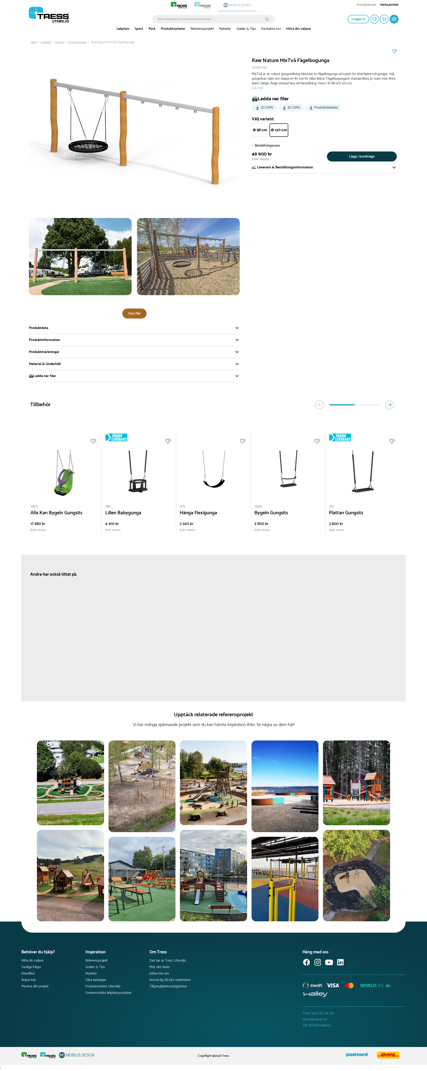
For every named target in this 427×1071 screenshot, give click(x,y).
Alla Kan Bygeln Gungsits (56, 513)
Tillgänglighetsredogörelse (168, 986)
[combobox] (210, 19)
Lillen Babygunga (123, 513)
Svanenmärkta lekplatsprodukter (108, 992)
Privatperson (366, 5)
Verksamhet (389, 5)
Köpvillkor (28, 973)
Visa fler (134, 314)
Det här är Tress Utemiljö (167, 960)
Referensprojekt (202, 29)
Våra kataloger (95, 980)
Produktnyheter (173, 29)
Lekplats (123, 29)
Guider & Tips (246, 29)
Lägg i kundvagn (362, 156)
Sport (139, 29)
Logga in (358, 19)
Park (152, 29)
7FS (182, 506)
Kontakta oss (271, 29)
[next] (389, 404)
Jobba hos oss (159, 973)
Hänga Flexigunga (198, 513)
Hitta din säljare (298, 29)
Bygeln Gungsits (271, 513)
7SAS (258, 506)
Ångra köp (28, 980)
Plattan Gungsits (346, 513)
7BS (108, 506)
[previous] (319, 404)
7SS (331, 506)
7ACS (34, 506)
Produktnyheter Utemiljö (102, 986)
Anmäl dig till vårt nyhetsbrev (170, 980)
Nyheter (225, 29)
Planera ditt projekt (34, 986)
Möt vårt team (159, 967)
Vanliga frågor (31, 967)
